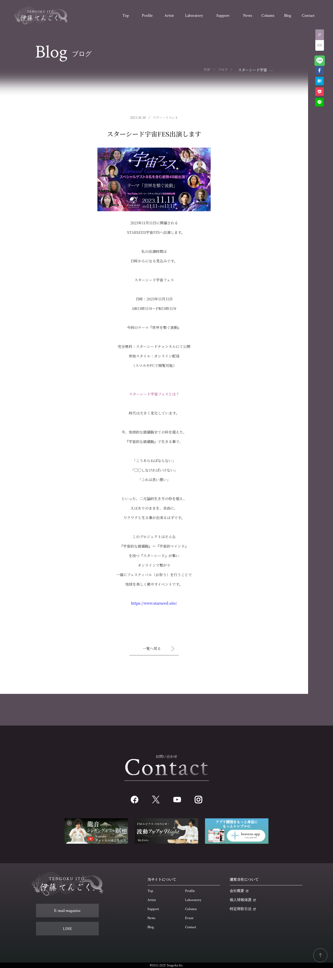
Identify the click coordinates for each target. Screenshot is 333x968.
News (151, 918)
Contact (190, 927)
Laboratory (193, 900)
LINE (67, 928)
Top (150, 891)
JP (319, 34)
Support (153, 909)
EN (319, 45)
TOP (207, 69)
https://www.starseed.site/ (154, 603)
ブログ (223, 69)
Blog (150, 927)
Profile (190, 891)
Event (189, 918)
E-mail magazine (67, 910)
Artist (151, 900)
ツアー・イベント (165, 117)
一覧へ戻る (152, 648)
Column (191, 909)
